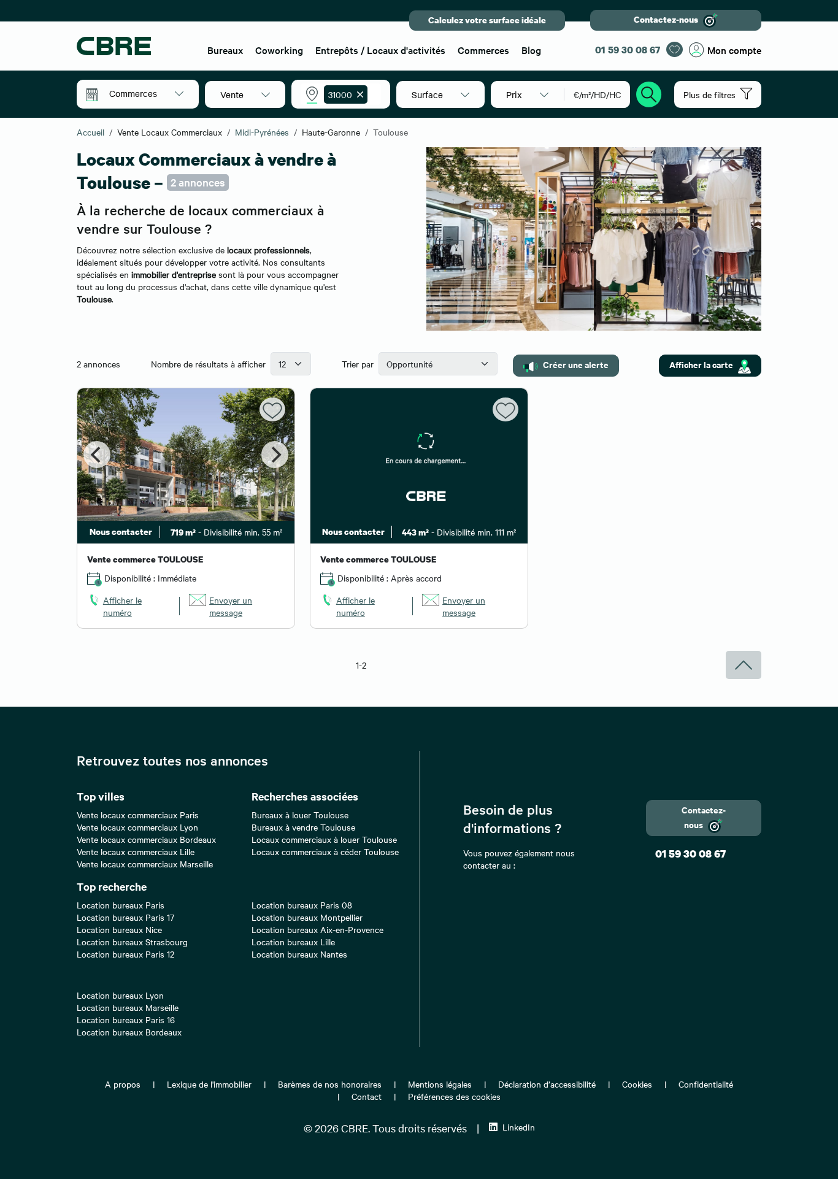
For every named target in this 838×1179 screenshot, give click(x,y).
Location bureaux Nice (119, 929)
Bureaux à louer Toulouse (300, 814)
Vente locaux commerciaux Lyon (137, 827)
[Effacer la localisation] (357, 94)
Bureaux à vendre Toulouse (303, 827)
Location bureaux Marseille (128, 1007)
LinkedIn (518, 1127)
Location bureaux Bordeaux (129, 1032)
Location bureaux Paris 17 (125, 917)
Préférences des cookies (454, 1096)
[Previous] (96, 454)
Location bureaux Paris (120, 905)
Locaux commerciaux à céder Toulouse (325, 851)
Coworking (279, 49)
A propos (122, 1084)
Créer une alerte (576, 364)
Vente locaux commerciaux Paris (138, 814)
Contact (367, 1096)
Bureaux (225, 49)
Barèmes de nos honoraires (330, 1084)
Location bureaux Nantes (299, 954)
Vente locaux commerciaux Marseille (145, 864)
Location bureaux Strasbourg (132, 941)
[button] (146, 93)
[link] (128, 606)
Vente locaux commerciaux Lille (135, 851)
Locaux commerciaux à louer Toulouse (324, 839)
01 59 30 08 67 (627, 49)
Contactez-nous (666, 19)
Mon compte (734, 49)
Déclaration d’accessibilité (547, 1084)
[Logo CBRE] (134, 46)
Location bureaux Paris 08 (302, 905)
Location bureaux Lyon (120, 995)
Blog (531, 49)
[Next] (274, 454)
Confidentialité (705, 1084)
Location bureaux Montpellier (307, 917)
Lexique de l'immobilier (209, 1084)
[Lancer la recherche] (649, 92)
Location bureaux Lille (293, 941)
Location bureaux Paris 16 (126, 1019)
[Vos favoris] (674, 49)
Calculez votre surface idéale (487, 20)
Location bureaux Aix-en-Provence (317, 929)
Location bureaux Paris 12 (125, 954)
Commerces (483, 49)
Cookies (637, 1084)
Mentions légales (440, 1084)
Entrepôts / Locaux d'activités (380, 49)
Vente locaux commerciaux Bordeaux (146, 839)
